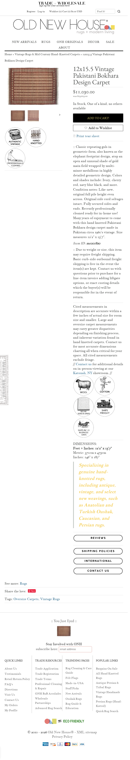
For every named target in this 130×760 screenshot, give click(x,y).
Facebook (9, 11)
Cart (72, 11)
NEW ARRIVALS (24, 42)
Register (31, 11)
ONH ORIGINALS (70, 42)
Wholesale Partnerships (43, 701)
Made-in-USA (74, 683)
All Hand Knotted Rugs (107, 676)
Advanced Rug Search (48, 708)
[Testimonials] (98, 541)
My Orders (11, 705)
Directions (11, 689)
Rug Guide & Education (73, 706)
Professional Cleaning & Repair (48, 686)
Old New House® (61, 732)
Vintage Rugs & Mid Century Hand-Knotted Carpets (47, 54)
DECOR (93, 42)
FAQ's (9, 684)
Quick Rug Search (107, 711)
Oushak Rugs (73, 699)
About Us (11, 668)
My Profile (11, 710)
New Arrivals (73, 693)
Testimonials (13, 674)
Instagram (21, 11)
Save (33, 591)
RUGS (45, 42)
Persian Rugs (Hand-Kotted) (109, 704)
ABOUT (64, 47)
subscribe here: (47, 649)
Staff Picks (72, 688)
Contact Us (12, 700)
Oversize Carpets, (26, 599)
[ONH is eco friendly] (64, 725)
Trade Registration (47, 674)
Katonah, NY (82, 373)
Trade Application (46, 668)
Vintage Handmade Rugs (108, 694)
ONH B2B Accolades (48, 693)
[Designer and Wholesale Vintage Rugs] (63, 6)
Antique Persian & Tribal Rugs (107, 685)
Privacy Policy (62, 737)
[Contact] (64, 571)
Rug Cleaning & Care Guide (78, 670)
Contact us (84, 364)
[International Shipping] (64, 562)
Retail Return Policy (17, 679)
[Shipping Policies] (64, 552)
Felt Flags (71, 678)
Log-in (41, 11)
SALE (110, 42)
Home (8, 54)
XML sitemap (87, 732)
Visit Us (10, 694)
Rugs (23, 583)
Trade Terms (43, 679)
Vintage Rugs (50, 599)
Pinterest (15, 11)
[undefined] (33, 86)
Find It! (101, 11)
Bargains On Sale (106, 668)
